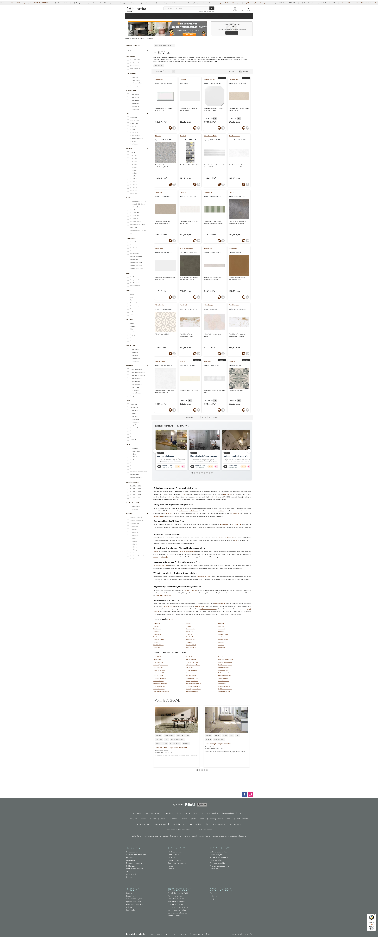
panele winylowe (142, 824)
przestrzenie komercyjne (163, 595)
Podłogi (155, 551)
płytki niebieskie (158, 516)
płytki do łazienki (177, 824)
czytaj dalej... (158, 66)
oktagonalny (230, 538)
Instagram (214, 896)
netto (163, 819)
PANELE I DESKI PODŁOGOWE (158, 16)
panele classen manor (203, 830)
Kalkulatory (130, 907)
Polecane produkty (217, 863)
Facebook (214, 893)
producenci (130, 514)
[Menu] (375, 915)
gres (235, 540)
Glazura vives (189, 667)
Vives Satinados (157, 629)
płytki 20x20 (227, 494)
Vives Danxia (189, 642)
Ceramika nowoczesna (177, 863)
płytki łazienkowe (219, 603)
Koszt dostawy (132, 852)
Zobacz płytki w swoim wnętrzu (212, 3)
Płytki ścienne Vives (203, 576)
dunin (143, 819)
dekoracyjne (164, 557)
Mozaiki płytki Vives (191, 659)
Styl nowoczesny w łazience (179, 907)
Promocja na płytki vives (224, 657)
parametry (130, 365)
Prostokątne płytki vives (159, 678)
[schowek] (174, 128)
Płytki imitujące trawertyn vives (161, 691)
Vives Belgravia (233, 79)
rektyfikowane (224, 524)
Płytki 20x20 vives (190, 657)
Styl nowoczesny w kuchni (178, 910)
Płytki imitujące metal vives (225, 689)
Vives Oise (183, 192)
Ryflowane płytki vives (224, 686)
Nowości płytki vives (223, 681)
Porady (129, 893)
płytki (183, 494)
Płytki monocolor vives (192, 691)
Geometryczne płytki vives (160, 683)
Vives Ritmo (208, 192)
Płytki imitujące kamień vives (160, 665)
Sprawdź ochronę (231, 33)
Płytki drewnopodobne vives (160, 673)
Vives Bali (232, 361)
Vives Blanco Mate (223, 639)
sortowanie (159, 71)
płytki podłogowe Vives (187, 551)
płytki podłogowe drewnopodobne (221, 813)
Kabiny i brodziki (174, 860)
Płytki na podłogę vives (192, 673)
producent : (163, 46)
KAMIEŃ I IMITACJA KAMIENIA (179, 16)
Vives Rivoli (183, 79)
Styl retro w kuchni (175, 904)
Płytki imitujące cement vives (193, 689)
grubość (129, 197)
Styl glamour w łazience (177, 913)
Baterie (171, 868)
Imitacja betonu (175, 743)
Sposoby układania (133, 901)
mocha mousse (236, 824)
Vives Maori (221, 637)
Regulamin (130, 860)
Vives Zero (183, 361)
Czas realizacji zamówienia (136, 854)
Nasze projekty (216, 860)
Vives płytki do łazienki (159, 670)
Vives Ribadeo (157, 634)
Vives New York (160, 361)
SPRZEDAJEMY (196, 16)
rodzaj (128, 290)
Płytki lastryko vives (158, 681)
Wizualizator (215, 868)
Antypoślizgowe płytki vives (193, 665)
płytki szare (169, 513)
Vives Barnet (189, 634)
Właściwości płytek (134, 899)
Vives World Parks (190, 637)
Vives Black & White (210, 136)
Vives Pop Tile (233, 248)
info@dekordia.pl (16, 3)
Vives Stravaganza (234, 136)
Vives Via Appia (157, 647)
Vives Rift (155, 637)
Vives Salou (207, 361)
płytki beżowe (193, 511)
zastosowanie (131, 73)
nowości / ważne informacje (185, 3)
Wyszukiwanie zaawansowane (207, 11)
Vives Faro (221, 623)
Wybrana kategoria (133, 45)
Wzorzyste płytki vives (224, 691)
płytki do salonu (200, 606)
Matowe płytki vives (223, 678)
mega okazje (130, 56)
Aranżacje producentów (219, 866)
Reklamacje (130, 866)
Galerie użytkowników (219, 852)
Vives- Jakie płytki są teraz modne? (218, 744)
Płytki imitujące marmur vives (193, 683)
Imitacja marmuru (183, 735)
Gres (231, 735)
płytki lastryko (242, 819)
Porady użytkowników (134, 904)
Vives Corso (159, 248)
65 (209, 417)
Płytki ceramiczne (139, 16)
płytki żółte (220, 511)
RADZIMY (220, 16)
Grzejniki (171, 857)
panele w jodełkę (219, 824)
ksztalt (128, 273)
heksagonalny (222, 538)
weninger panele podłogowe (221, 819)
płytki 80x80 (213, 497)
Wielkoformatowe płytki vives (225, 659)
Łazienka (217, 735)
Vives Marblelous (234, 305)
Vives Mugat (159, 79)
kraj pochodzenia (132, 502)
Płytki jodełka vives (158, 662)
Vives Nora (221, 645)
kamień (184, 819)
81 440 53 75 (235, 3)
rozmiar (129, 148)
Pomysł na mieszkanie (176, 899)
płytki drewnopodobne (173, 813)
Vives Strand (221, 647)
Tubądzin (159, 739)
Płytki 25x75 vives (158, 667)
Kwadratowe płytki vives (224, 675)
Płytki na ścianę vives (191, 675)
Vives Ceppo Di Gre (191, 647)
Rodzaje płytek (132, 896)
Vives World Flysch (223, 634)
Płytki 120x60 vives (158, 657)
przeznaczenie (131, 90)
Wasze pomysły (216, 854)
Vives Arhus (208, 248)
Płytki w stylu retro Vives (192, 662)
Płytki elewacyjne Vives (160, 565)
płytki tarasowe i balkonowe (207, 609)
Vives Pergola (189, 631)
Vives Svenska (159, 305)
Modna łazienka (174, 915)
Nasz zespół (131, 874)
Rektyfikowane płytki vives (225, 665)
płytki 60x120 (171, 497)
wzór (128, 444)
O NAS (241, 16)
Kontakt (129, 877)
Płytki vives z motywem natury (193, 686)
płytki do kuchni (169, 606)
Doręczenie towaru (134, 863)
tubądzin (133, 819)
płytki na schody (160, 824)
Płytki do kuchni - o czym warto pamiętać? (171, 748)
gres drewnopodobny (194, 813)
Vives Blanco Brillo (190, 639)
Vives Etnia (221, 642)
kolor (128, 400)
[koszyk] (170, 128)
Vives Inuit (183, 136)
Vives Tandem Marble (186, 248)
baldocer (173, 819)
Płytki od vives (222, 683)
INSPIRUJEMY (209, 16)
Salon (225, 735)
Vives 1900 (156, 626)
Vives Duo (158, 192)
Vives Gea (158, 136)
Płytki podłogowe (177, 739)
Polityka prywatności (134, 868)
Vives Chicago (208, 305)
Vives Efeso (156, 631)
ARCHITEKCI (231, 16)
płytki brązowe (183, 511)
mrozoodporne (236, 524)
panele (202, 819)
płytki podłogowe (152, 813)
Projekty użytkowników (219, 857)
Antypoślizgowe (161, 743)
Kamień (208, 739)
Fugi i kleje (130, 910)
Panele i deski (173, 854)
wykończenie (130, 345)
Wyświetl (231, 71)
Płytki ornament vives (158, 686)
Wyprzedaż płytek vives (192, 678)
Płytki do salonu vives (191, 670)
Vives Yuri (232, 192)
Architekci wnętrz (175, 896)
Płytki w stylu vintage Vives (225, 662)
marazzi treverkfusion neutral (178, 830)
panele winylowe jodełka (198, 824)
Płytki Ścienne (169, 735)
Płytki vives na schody (223, 673)
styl (127, 113)
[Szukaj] (211, 8)
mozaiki (155, 557)
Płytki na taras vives (158, 675)
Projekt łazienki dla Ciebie (178, 893)
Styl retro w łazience (176, 901)
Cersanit (186, 743)
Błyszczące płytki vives (192, 681)
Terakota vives (157, 659)
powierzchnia (131, 238)
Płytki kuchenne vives (223, 667)
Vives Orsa (188, 626)
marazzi (153, 819)
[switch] (371, 928)
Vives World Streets (158, 645)
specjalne (129, 319)
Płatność (129, 857)
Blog (212, 899)
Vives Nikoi (183, 305)
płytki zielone (235, 513)
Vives (171, 619)
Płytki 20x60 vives (222, 670)
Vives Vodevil (221, 629)
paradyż (242, 813)
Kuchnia (158, 735)
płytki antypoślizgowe (191, 590)
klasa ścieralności (132, 482)
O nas (128, 871)
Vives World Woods (191, 645)
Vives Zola (188, 623)
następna (215, 417)
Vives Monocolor (209, 79)
